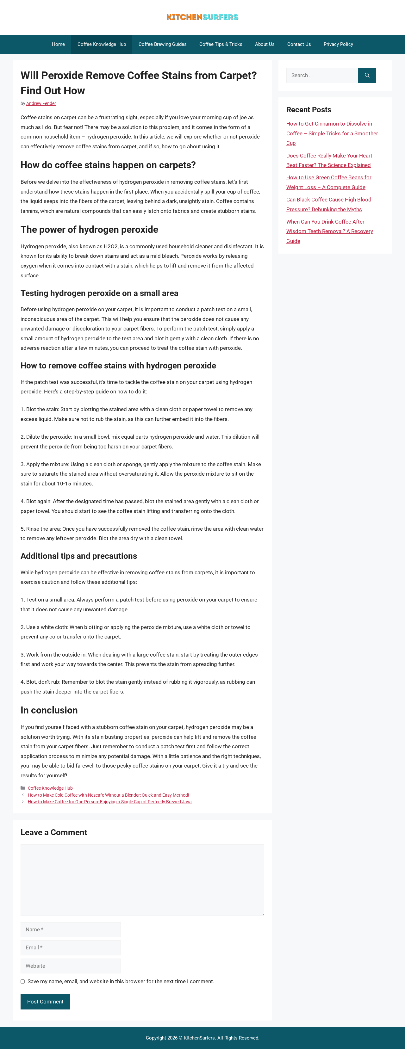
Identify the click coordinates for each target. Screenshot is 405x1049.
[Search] (367, 75)
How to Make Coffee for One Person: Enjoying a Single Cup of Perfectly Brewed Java (110, 802)
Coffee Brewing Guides (163, 44)
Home (58, 44)
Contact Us (299, 44)
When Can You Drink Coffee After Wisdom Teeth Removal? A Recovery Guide (329, 231)
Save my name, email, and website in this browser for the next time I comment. (121, 981)
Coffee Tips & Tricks (220, 44)
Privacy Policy (338, 44)
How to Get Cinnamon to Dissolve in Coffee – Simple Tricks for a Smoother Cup (332, 133)
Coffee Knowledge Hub (102, 44)
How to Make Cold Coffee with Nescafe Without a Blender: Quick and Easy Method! (108, 795)
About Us (265, 44)
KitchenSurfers (199, 1038)
